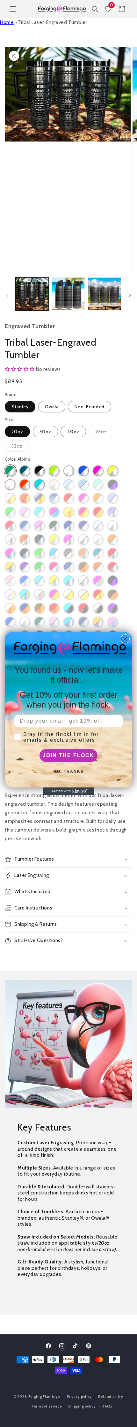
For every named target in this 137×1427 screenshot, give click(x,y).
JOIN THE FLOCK (68, 755)
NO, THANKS (69, 771)
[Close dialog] (125, 639)
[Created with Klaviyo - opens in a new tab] (68, 791)
